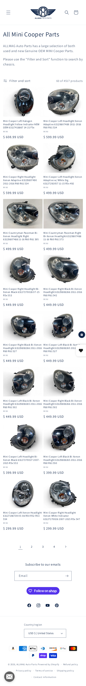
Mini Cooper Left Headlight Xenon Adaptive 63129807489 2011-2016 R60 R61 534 (62, 124)
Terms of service (44, 670)
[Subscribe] (66, 576)
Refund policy (70, 664)
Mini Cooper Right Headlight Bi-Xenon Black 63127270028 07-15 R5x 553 (21, 292)
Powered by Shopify (48, 664)
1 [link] (20, 547)
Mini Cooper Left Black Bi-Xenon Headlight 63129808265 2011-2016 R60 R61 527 (62, 348)
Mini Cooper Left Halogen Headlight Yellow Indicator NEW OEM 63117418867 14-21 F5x (21, 124)
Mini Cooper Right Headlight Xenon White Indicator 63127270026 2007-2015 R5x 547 (61, 516)
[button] (8, 12)
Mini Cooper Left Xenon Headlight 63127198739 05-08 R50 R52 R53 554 (22, 516)
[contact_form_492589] (9, 676)
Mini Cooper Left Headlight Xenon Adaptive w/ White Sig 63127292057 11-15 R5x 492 (62, 180)
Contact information (45, 677)
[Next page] (65, 546)
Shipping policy (65, 670)
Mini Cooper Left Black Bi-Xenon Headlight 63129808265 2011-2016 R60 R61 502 (22, 404)
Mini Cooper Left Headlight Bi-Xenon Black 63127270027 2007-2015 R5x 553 (21, 460)
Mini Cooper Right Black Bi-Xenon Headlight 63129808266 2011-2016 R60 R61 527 (22, 348)
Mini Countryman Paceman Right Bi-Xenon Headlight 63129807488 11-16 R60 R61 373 (62, 236)
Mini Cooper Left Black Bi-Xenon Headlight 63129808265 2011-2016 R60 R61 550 (62, 460)
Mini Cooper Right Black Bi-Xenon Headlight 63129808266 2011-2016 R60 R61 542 (62, 292)
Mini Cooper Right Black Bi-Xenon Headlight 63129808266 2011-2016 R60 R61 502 (62, 404)
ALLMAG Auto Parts (26, 664)
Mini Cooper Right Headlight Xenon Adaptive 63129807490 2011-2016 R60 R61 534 (20, 180)
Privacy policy (23, 670)
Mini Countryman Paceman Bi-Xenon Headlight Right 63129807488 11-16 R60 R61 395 (21, 236)
